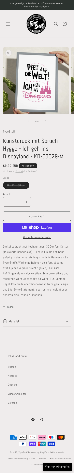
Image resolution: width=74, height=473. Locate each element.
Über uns (13, 384)
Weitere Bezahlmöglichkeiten (37, 237)
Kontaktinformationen (60, 458)
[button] (8, 24)
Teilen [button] (10, 307)
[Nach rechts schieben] (45, 121)
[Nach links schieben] (28, 121)
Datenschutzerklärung (17, 458)
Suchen (12, 367)
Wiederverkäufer (17, 394)
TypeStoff (23, 452)
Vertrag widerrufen (57, 467)
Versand (19, 171)
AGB (33, 458)
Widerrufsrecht (57, 452)
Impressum (39, 464)
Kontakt (12, 375)
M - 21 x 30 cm (18, 186)
